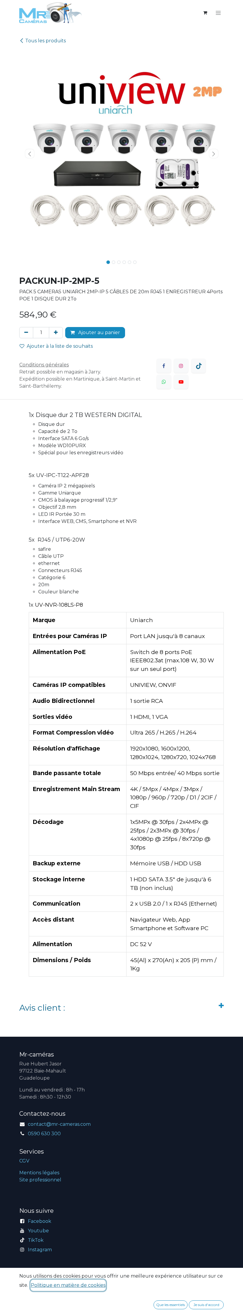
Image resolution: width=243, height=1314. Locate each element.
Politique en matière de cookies (68, 1285)
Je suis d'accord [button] (206, 1304)
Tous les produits (45, 41)
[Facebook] (164, 366)
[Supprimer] (26, 332)
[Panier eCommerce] (205, 12)
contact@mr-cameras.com (59, 1124)
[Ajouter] (56, 332)
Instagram (40, 1249)
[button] (29, 153)
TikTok (36, 1240)
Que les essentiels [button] (170, 1304)
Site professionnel (40, 1180)
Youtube (38, 1231)
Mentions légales (39, 1172)
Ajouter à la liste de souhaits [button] (60, 346)
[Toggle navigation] (218, 12)
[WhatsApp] (164, 382)
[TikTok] (198, 366)
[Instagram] (181, 366)
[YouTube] (181, 382)
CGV (24, 1161)
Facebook (39, 1221)
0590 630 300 (44, 1133)
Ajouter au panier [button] (98, 332)
